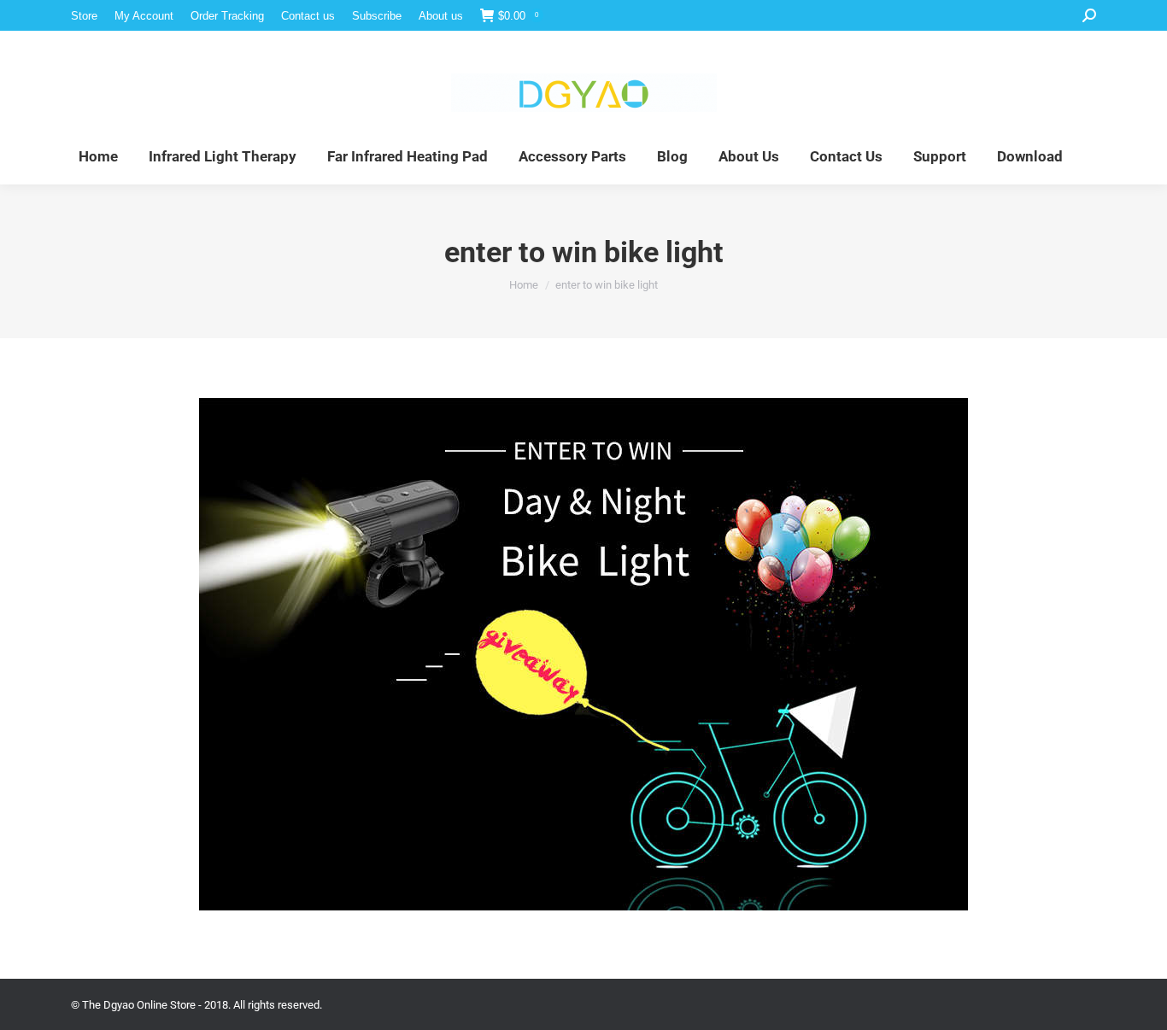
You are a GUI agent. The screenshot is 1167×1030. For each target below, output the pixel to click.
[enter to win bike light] (583, 654)
